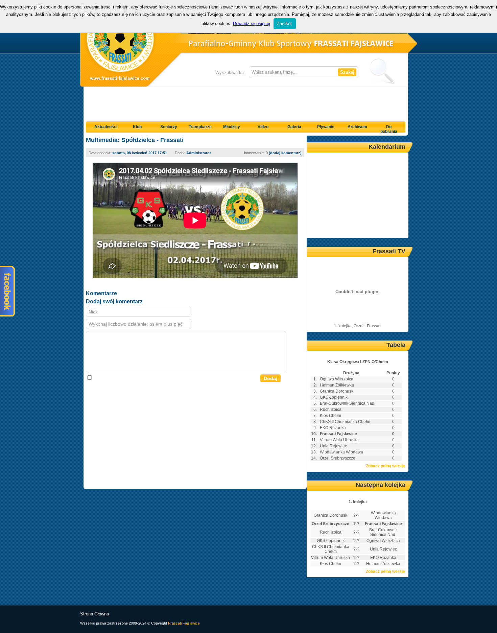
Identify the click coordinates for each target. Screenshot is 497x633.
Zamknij (284, 23)
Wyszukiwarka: (230, 72)
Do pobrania (388, 129)
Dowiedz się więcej (251, 23)
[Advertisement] (246, 102)
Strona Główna (94, 613)
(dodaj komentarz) (285, 153)
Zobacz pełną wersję (385, 466)
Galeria (294, 126)
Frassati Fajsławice (184, 623)
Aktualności (105, 126)
